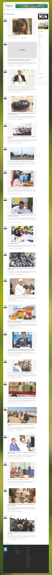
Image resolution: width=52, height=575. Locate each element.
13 (41, 83)
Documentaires (40, 45)
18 (38, 84)
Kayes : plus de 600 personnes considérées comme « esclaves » (21, 161)
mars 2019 (28, 554)
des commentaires (18, 552)
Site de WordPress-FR (18, 553)
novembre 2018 (29, 559)
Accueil (5, 9)
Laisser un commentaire (19, 65)
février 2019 (28, 555)
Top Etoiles (39, 70)
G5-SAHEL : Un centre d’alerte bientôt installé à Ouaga (19, 187)
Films (38, 48)
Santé (38, 62)
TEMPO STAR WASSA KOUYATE (14, 35)
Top (15, 119)
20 (41, 84)
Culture (22, 9)
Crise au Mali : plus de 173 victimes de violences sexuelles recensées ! (22, 398)
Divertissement (40, 44)
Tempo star (39, 66)
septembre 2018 (29, 561)
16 (45, 83)
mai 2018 (28, 566)
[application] (43, 16)
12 (39, 83)
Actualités (8, 9)
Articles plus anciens (7, 543)
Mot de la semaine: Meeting (13, 243)
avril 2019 (28, 553)
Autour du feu (39, 34)
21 (42, 84)
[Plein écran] (47, 18)
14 (42, 83)
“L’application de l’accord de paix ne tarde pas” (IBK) (18, 295)
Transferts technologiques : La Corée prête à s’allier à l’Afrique (20, 86)
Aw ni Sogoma (39, 37)
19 (39, 84)
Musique (18, 9)
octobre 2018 (28, 560)
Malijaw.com (9, 5)
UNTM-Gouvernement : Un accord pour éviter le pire (18, 479)
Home (45, 2)
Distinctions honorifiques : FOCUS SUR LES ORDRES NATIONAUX (20, 372)
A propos (43, 2)
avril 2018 (28, 567)
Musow (39, 56)
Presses (14, 65)
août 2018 (28, 562)
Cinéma (14, 9)
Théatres (39, 67)
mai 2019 (28, 552)
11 (38, 83)
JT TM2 (39, 52)
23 (45, 84)
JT (38, 51)
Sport (26, 9)
